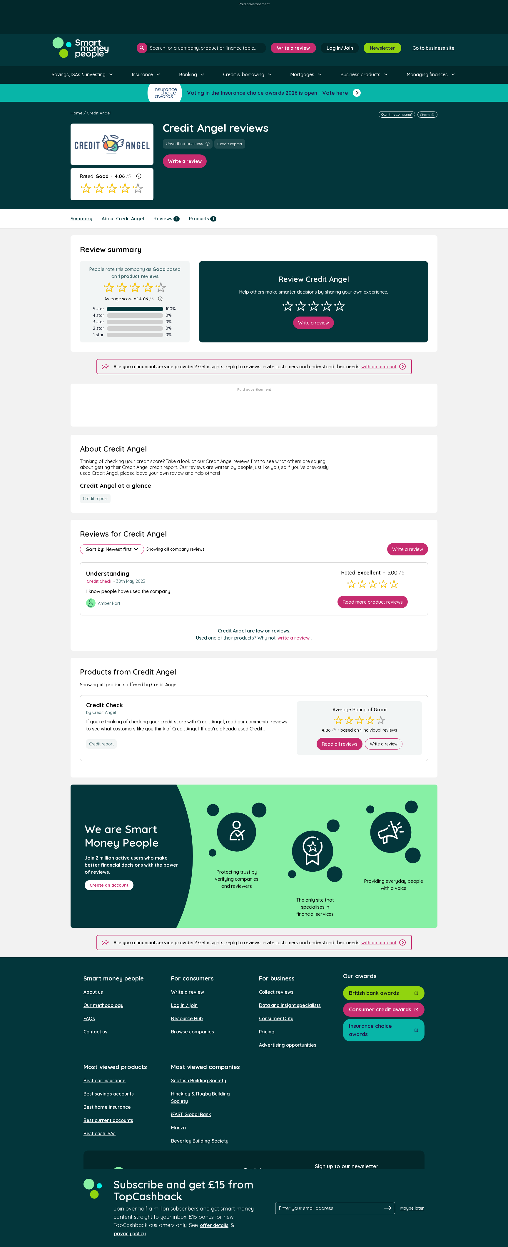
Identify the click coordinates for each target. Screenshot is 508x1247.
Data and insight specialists (290, 1005)
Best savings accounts (108, 1094)
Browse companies (192, 1032)
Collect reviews (276, 992)
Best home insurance (107, 1107)
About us (93, 992)
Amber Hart (109, 603)
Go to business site (433, 48)
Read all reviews (339, 744)
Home (76, 113)
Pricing (267, 1032)
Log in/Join (340, 48)
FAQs (89, 1018)
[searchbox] (201, 48)
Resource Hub (187, 1018)
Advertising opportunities (287, 1045)
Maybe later (412, 1208)
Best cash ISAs (99, 1133)
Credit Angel (99, 113)
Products (201, 219)
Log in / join (184, 1005)
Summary (81, 219)
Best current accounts (108, 1120)
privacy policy (130, 1233)
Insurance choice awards (370, 1030)
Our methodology (103, 1005)
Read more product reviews (372, 602)
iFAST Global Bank (191, 1114)
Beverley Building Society (199, 1141)
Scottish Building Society (198, 1080)
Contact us (95, 1032)
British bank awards (374, 993)
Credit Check (99, 581)
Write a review (293, 48)
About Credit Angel (123, 219)
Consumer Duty (276, 1018)
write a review (294, 638)
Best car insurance (104, 1080)
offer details (214, 1225)
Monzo (178, 1128)
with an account (379, 366)
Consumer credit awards (380, 1009)
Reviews (165, 219)
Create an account (109, 885)
